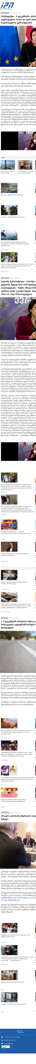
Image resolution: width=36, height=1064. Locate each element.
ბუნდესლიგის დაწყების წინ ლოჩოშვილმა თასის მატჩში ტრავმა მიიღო (16, 935)
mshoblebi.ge (4, 760)
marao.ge (3, 785)
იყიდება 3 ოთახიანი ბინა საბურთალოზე (13, 1004)
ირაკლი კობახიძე (8, 874)
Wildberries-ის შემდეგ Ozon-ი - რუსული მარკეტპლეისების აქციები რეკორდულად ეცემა (16, 532)
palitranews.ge (5, 561)
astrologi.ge (4, 964)
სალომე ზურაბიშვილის (10, 83)
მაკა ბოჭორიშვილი (21, 898)
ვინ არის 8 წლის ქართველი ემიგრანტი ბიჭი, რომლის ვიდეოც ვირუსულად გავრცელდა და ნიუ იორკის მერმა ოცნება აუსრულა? (17, 265)
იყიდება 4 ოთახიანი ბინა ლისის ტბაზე (12, 982)
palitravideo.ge (5, 249)
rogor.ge (3, 807)
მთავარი (20, 1031)
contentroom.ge (5, 589)
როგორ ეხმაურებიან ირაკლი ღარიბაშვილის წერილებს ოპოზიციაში (15, 554)
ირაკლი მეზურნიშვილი (10, 900)
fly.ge (2, 202)
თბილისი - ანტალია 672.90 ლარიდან (12, 195)
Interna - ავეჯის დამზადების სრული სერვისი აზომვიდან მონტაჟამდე (14, 582)
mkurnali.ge (4, 738)
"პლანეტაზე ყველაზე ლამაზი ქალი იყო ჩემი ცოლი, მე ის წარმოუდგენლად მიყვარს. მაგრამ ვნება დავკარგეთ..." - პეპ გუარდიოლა (17, 958)
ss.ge (2, 989)
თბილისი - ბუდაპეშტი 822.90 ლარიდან (12, 217)
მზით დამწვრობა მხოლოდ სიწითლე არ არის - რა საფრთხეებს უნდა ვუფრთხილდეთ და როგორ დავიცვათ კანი (16, 732)
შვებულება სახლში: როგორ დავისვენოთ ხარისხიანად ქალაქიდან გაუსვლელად (13, 800)
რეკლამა (20, 1032)
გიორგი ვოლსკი (15, 895)
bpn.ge (3, 539)
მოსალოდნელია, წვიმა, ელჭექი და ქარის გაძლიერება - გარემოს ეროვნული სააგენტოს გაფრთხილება (15, 243)
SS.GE (3, 157)
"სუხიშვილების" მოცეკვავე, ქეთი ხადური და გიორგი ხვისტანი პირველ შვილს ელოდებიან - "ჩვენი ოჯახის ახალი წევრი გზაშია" (17, 779)
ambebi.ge (4, 492)
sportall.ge (3, 942)
